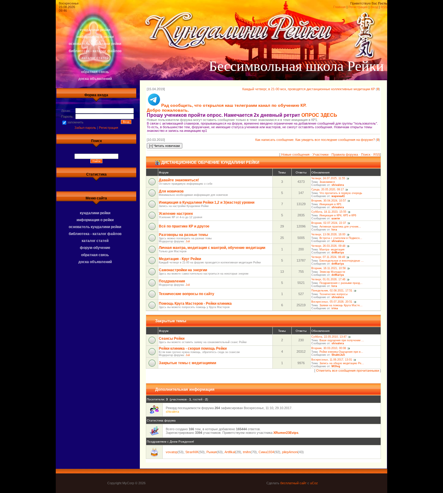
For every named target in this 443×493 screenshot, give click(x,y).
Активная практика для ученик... (340, 226)
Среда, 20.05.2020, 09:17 (327, 189)
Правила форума (344, 154)
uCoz (314, 483)
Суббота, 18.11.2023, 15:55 (328, 212)
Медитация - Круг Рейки (180, 259)
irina (334, 308)
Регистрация (358, 7)
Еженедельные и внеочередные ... (341, 260)
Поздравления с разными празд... (341, 283)
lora (334, 229)
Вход (374, 7)
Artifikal (230, 452)
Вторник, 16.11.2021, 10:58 (328, 268)
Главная (339, 7)
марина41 (338, 196)
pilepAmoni (290, 452)
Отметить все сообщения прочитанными (347, 370)
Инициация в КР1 (330, 204)
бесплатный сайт (293, 483)
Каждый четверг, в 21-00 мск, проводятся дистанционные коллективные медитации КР (308, 89)
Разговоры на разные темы (183, 235)
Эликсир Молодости (332, 271)
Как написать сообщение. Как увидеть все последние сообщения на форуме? (315, 140)
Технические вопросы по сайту (186, 294)
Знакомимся (327, 181)
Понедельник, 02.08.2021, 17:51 (331, 290)
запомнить (75, 122)
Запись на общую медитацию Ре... (341, 363)
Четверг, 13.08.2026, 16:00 (328, 234)
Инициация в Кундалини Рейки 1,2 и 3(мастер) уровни (206, 202)
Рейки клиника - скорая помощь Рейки (193, 348)
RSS (384, 7)
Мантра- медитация (331, 249)
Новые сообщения (295, 154)
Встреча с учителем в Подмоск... (340, 238)
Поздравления (172, 281)
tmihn (247, 452)
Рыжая (211, 452)
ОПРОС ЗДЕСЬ (319, 115)
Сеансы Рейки (171, 338)
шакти (335, 218)
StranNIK (192, 452)
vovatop (172, 452)
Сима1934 (266, 452)
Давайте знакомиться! (179, 180)
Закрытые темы (170, 321)
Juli (188, 241)
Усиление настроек (176, 214)
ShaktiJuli (338, 354)
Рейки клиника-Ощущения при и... (341, 351)
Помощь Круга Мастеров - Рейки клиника (195, 303)
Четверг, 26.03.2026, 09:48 (328, 246)
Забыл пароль (85, 127)
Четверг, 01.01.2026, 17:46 (328, 279)
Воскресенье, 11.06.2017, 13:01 (331, 359)
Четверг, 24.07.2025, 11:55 (328, 178)
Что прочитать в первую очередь (340, 193)
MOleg (335, 366)
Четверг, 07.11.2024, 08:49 (328, 257)
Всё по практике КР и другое (184, 226)
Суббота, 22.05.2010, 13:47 (329, 337)
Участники (320, 154)
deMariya (337, 252)
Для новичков (171, 191)
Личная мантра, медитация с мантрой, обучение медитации (212, 248)
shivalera (337, 184)
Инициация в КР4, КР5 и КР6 (337, 215)
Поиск (365, 154)
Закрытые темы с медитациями (187, 363)
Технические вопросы (333, 294)
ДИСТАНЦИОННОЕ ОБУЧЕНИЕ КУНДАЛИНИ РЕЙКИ (210, 162)
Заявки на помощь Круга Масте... (341, 305)
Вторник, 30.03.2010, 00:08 (328, 348)
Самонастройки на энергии (183, 270)
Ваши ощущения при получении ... (341, 340)
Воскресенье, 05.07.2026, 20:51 (331, 302)
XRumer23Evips (285, 432)
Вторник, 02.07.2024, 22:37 (328, 223)
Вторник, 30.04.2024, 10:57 (328, 200)
